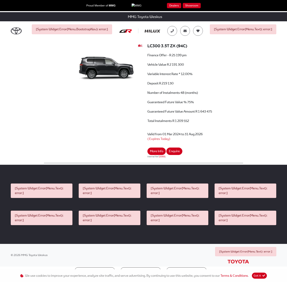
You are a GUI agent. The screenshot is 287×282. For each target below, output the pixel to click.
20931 (162, 156)
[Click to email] (185, 31)
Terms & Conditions (234, 276)
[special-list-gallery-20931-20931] (106, 64)
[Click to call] (172, 31)
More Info (156, 151)
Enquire (174, 151)
